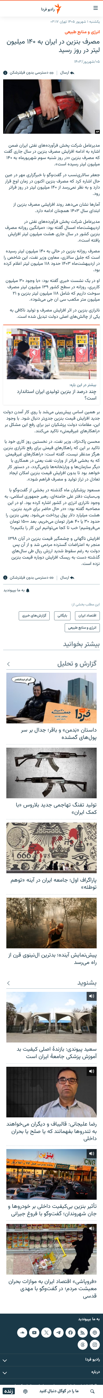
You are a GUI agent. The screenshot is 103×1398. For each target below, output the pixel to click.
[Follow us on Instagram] (95, 1345)
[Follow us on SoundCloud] (22, 1333)
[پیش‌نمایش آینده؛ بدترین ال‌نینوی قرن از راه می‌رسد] (51, 923)
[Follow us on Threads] (83, 1345)
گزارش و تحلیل (77, 664)
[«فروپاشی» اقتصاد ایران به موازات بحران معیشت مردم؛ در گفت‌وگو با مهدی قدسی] (51, 1249)
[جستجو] (92, 1391)
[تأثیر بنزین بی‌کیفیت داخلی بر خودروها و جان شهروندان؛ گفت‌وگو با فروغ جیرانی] (51, 1174)
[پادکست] (25, 1391)
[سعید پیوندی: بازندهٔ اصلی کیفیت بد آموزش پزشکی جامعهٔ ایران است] (51, 1017)
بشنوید (87, 983)
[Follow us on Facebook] (70, 1333)
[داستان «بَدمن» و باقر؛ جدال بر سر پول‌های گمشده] (51, 698)
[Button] (67, 73)
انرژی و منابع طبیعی (82, 32)
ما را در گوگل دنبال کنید (59, 1391)
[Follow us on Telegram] (58, 1333)
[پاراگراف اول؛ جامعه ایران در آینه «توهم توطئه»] (51, 848)
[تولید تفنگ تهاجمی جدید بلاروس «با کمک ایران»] (51, 773)
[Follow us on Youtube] (34, 1333)
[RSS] (83, 1333)
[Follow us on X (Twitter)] (46, 1333)
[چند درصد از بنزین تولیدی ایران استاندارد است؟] (52, 354)
